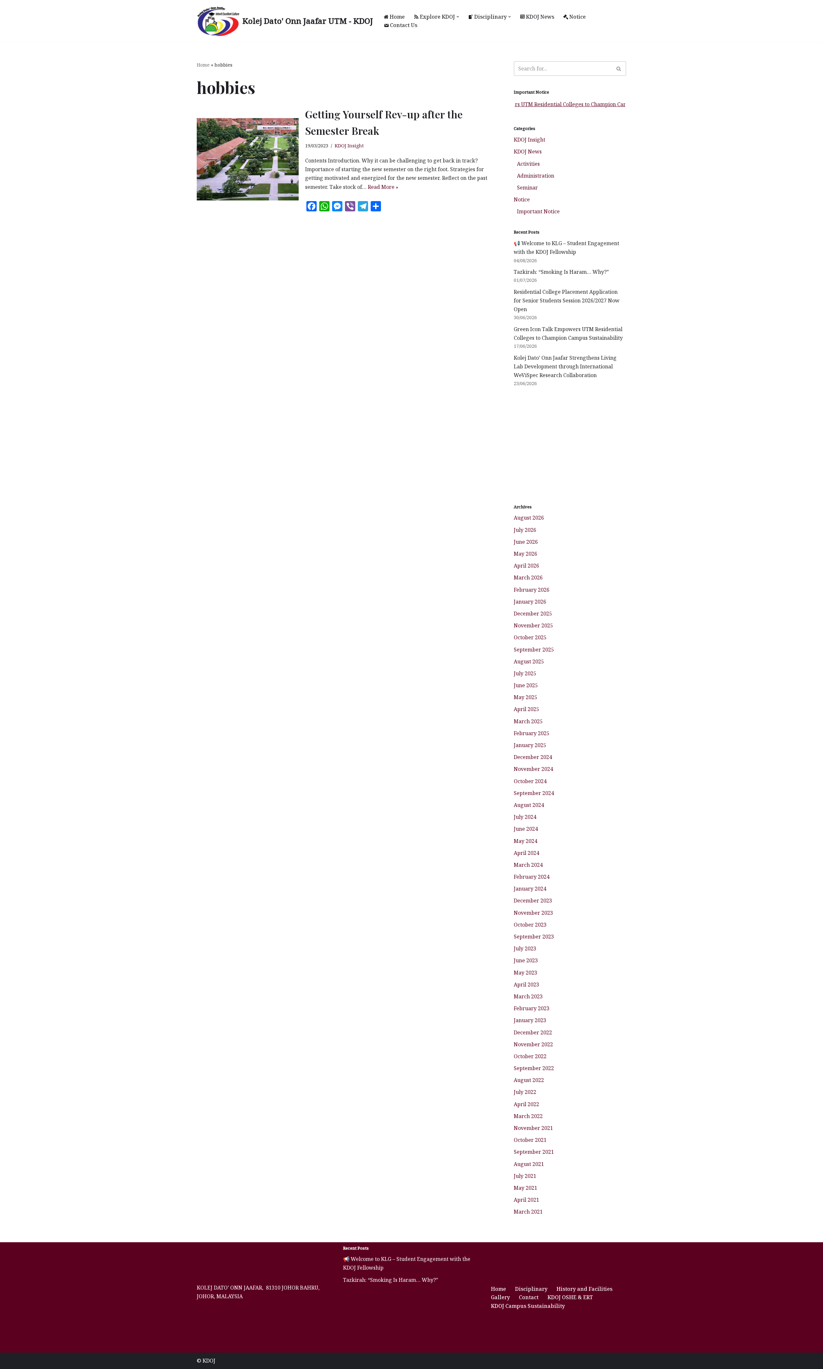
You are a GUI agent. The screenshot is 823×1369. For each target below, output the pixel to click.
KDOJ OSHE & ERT (570, 1297)
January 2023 (530, 1020)
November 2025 (533, 625)
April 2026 (526, 565)
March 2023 (528, 996)
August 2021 (529, 1164)
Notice (577, 16)
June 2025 (526, 685)
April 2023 (526, 984)
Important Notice (538, 211)
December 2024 (533, 757)
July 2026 (525, 529)
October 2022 (530, 1056)
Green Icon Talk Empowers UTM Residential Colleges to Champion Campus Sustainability (539, 104)
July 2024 (525, 816)
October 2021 (530, 1139)
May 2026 (525, 553)
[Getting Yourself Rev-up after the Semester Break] (248, 159)
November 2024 (533, 768)
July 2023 (525, 948)
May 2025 (525, 697)
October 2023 (530, 924)
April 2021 (526, 1199)
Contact (528, 1297)
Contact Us (403, 25)
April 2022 (526, 1104)
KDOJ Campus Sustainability (528, 1305)
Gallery (500, 1297)
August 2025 (529, 661)
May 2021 (525, 1187)
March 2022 (528, 1116)
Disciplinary (531, 1288)
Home (397, 16)
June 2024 (526, 828)
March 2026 (528, 577)
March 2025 (528, 721)
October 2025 (530, 637)
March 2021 (528, 1211)
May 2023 (525, 972)
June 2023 (526, 960)
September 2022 (534, 1068)
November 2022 (533, 1044)
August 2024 (529, 805)
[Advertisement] (570, 446)
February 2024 (531, 876)
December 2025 (533, 613)
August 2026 (529, 517)
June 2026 (526, 541)
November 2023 (533, 912)
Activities (528, 163)
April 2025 (526, 709)
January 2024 (530, 888)
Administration (535, 175)
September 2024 (534, 793)
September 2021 (534, 1151)
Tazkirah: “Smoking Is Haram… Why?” (561, 271)
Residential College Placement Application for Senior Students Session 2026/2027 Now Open (567, 300)
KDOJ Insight (349, 146)
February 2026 (531, 589)
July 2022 (525, 1092)
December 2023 (533, 900)
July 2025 (525, 673)
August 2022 (529, 1080)
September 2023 (534, 936)
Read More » (383, 186)
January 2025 (530, 745)
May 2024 (525, 841)
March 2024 (528, 864)
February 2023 (531, 1008)
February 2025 (531, 733)
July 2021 (525, 1175)
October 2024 (530, 781)
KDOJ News (540, 16)
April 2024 (526, 852)
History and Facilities (584, 1288)
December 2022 (533, 1032)
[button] (458, 16)
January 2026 (530, 601)
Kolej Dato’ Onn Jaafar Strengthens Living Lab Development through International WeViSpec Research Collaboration (565, 366)
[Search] (619, 68)
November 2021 (533, 1128)
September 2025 (534, 649)
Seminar (527, 187)
